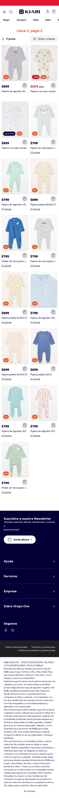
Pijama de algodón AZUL (44, 317)
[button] (11, 12)
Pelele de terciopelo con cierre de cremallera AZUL (15, 261)
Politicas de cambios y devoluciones (37, 650)
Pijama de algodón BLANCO (15, 91)
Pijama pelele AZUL (41, 374)
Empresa (10, 591)
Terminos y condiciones (43, 647)
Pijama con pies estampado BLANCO (44, 91)
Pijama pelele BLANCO (43, 204)
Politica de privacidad (16, 647)
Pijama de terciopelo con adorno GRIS (44, 147)
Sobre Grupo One (16, 606)
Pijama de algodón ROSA (44, 431)
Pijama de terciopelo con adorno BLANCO (44, 261)
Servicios (10, 576)
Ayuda (8, 561)
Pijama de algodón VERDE (15, 204)
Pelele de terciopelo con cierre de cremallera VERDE (15, 487)
